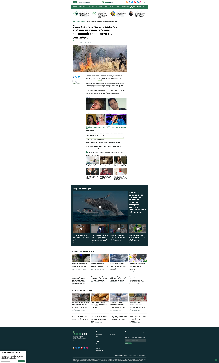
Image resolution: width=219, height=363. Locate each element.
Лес (84, 21)
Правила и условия (132, 355)
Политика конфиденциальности (121, 355)
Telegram (121, 152)
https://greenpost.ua (133, 359)
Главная (74, 21)
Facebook (102, 152)
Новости (75, 6)
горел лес (79, 83)
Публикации (82, 6)
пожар (74, 80)
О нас (111, 331)
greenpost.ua (90, 360)
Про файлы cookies (5, 361)
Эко (89, 6)
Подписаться (128, 343)
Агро (106, 6)
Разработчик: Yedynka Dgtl (141, 355)
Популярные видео (82, 188)
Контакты (112, 334)
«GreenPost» (90, 359)
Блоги (111, 6)
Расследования (125, 6)
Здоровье (94, 6)
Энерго (100, 6)
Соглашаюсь (21, 361)
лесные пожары (79, 80)
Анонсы (117, 6)
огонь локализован (119, 92)
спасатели (74, 83)
